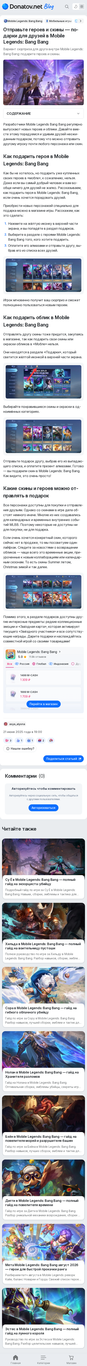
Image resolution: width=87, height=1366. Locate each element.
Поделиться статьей (61, 758)
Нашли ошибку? (22, 748)
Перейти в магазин (44, 704)
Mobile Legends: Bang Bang (37, 652)
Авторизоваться (43, 807)
